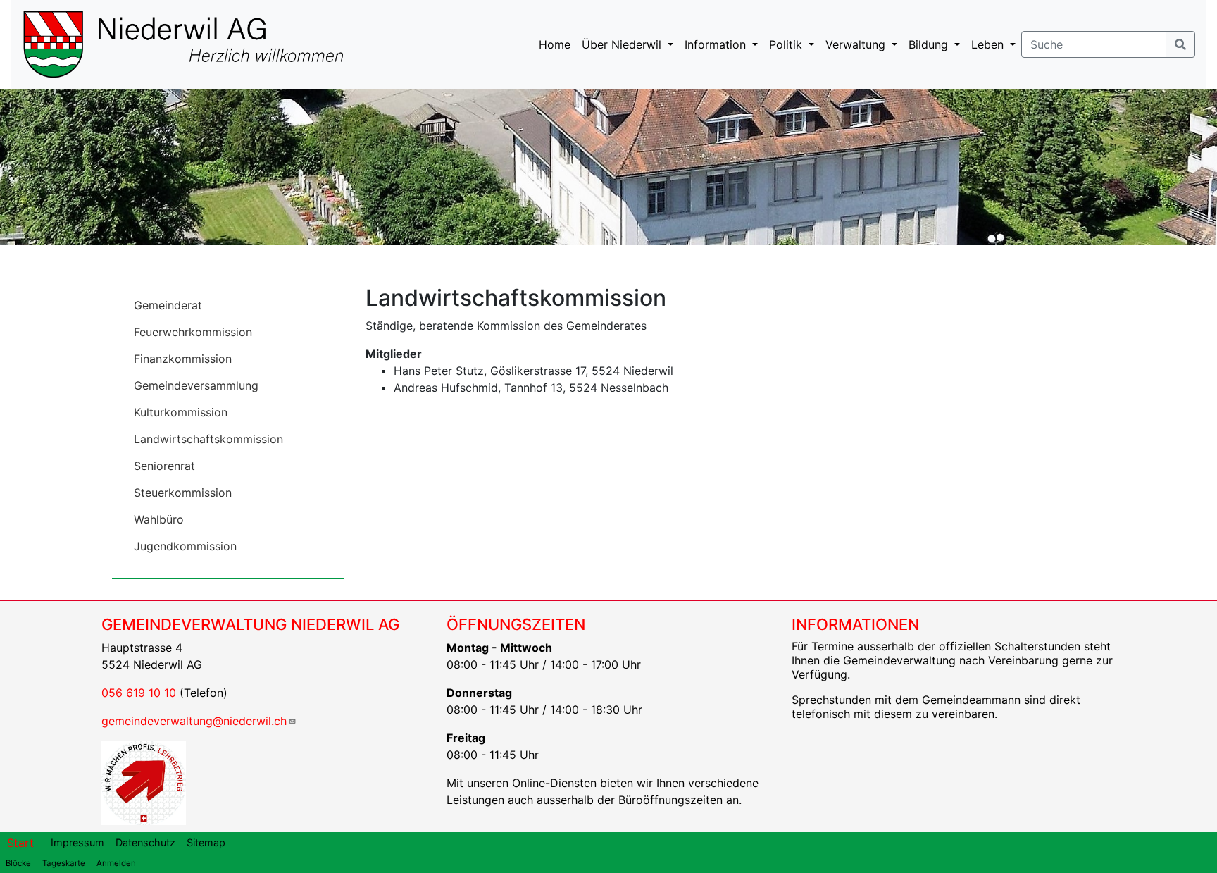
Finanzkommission (183, 359)
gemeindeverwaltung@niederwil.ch (194, 721)
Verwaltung (857, 44)
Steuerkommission (183, 492)
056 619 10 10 (138, 693)
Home (554, 44)
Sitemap (206, 842)
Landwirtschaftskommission (208, 439)
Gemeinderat (168, 305)
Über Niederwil (623, 44)
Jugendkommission (185, 546)
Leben (989, 44)
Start (20, 843)
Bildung (930, 44)
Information (717, 44)
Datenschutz (145, 842)
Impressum (77, 842)
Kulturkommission (180, 412)
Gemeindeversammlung (196, 385)
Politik (787, 44)
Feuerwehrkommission (193, 332)
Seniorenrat (164, 466)
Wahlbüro (159, 519)
